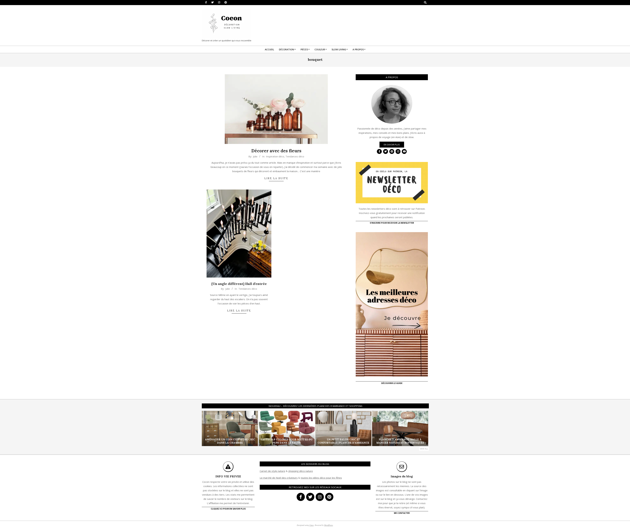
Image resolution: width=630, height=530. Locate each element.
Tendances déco (294, 156)
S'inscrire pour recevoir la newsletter (392, 222)
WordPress (328, 525)
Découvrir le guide (391, 383)
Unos (311, 525)
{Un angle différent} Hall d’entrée (239, 284)
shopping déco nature (300, 471)
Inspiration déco (275, 156)
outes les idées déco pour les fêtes (322, 477)
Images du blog (402, 476)
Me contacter (402, 513)
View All (424, 448)
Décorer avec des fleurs (276, 150)
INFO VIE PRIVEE (228, 476)
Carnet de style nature (272, 471)
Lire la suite (276, 178)
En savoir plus (392, 144)
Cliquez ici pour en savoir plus (228, 508)
